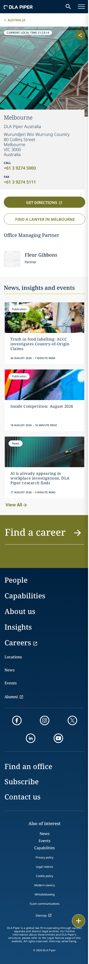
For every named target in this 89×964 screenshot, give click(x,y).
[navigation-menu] (81, 6)
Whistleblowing (45, 894)
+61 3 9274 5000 (20, 168)
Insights (18, 627)
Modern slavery (44, 885)
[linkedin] (30, 738)
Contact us (23, 797)
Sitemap (41, 915)
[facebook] (17, 720)
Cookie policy (44, 876)
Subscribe (22, 781)
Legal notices (44, 867)
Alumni (11, 696)
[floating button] (78, 920)
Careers (18, 642)
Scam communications (45, 904)
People (16, 580)
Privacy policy (44, 857)
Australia (16, 20)
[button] (44, 534)
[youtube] (58, 738)
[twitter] (72, 720)
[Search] (68, 6)
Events (11, 683)
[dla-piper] (18, 6)
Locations (13, 657)
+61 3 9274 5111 (20, 182)
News (9, 670)
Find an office (28, 766)
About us (20, 611)
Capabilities (25, 595)
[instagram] (44, 720)
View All (13, 504)
